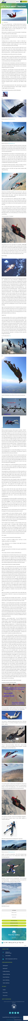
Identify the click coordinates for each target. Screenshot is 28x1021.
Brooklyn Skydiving (6, 971)
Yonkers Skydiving (6, 982)
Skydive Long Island (4, 1)
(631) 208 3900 (7, 955)
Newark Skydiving (6, 977)
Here (10, 335)
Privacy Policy (5, 992)
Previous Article (14, 914)
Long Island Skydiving (7, 962)
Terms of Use (5, 995)
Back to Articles (14, 912)
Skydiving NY (5, 968)
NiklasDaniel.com (11, 119)
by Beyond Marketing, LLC (10, 1019)
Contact (4, 989)
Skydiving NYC (5, 965)
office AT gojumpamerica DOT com (11, 958)
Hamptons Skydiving (6, 974)
